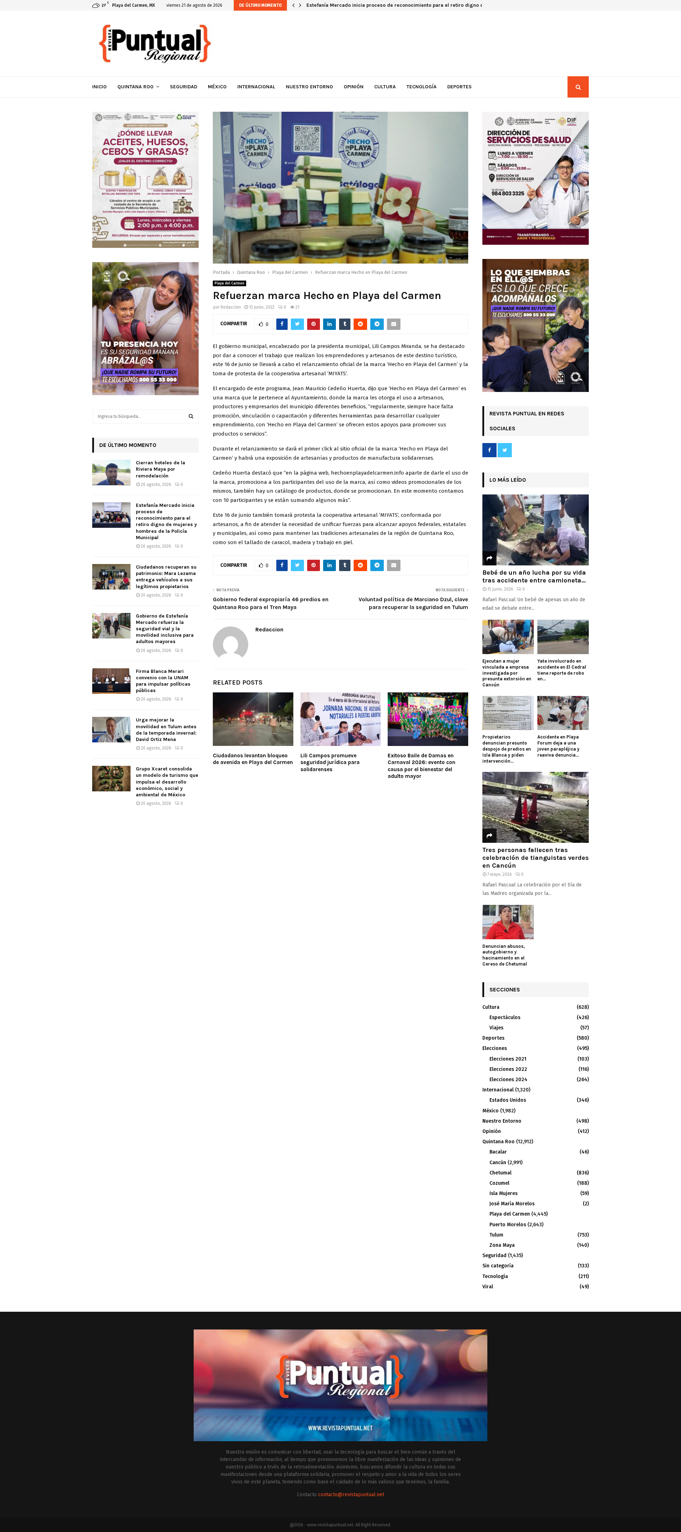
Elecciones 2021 (507, 1059)
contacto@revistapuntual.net (351, 1495)
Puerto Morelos (507, 1225)
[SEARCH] (191, 416)
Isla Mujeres (503, 1193)
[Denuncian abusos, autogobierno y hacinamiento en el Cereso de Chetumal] (508, 922)
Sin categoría (498, 1266)
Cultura (385, 87)
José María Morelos (512, 1204)
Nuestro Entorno (309, 87)
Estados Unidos (507, 1100)
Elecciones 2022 (508, 1069)
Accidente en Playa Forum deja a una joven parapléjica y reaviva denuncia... (558, 745)
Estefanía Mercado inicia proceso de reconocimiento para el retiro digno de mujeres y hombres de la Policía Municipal (166, 521)
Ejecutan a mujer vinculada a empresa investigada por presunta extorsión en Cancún (506, 672)
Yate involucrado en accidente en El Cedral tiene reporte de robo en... (561, 669)
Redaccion (231, 307)
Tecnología (421, 87)
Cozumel (499, 1183)
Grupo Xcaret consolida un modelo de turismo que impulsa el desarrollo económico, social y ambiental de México (167, 782)
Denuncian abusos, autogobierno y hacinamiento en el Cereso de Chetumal (504, 955)
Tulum (496, 1235)
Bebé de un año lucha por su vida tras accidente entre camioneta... (534, 576)
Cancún (497, 1163)
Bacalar (498, 1152)
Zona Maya (502, 1245)
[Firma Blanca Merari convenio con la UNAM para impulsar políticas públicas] (111, 681)
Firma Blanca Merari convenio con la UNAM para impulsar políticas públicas (163, 681)
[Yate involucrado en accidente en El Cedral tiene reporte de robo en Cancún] (563, 637)
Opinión (354, 87)
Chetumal (500, 1173)
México (217, 87)
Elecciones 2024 (508, 1080)
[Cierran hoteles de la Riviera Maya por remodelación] (111, 472)
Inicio (99, 87)
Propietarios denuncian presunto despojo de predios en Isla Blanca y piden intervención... (506, 748)
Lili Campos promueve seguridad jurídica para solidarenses (330, 762)
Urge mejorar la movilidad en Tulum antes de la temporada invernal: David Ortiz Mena (166, 729)
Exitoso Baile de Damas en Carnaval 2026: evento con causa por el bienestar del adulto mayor (421, 766)
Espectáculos (504, 1017)
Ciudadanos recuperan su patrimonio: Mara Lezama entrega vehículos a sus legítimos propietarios (423, 5)
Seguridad (183, 87)
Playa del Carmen (229, 283)
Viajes (496, 1028)
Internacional (256, 87)
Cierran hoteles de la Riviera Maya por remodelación (160, 469)
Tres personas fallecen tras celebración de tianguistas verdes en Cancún (535, 857)
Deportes (459, 87)
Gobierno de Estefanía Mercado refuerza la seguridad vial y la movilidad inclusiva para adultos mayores (165, 629)
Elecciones (494, 1048)
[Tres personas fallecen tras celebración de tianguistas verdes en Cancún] (535, 807)
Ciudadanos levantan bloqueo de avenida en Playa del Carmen (253, 759)
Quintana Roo (135, 87)
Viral (487, 1287)
